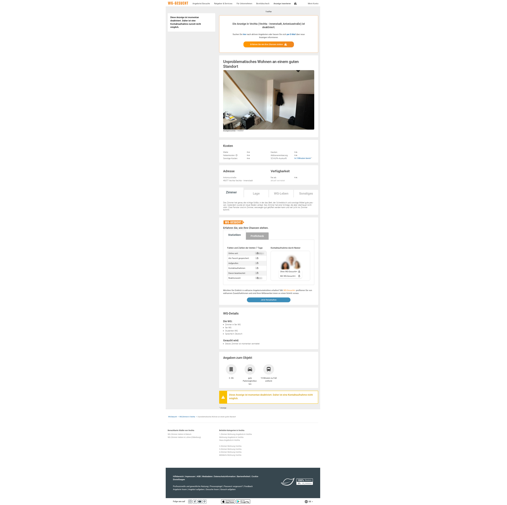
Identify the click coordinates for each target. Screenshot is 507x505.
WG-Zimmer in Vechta (187, 417)
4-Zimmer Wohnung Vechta (230, 452)
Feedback (248, 486)
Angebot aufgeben (196, 489)
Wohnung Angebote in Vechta (231, 437)
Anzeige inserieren (282, 3)
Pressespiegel (216, 486)
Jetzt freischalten (268, 300)
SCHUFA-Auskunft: (279, 158)
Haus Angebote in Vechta (229, 440)
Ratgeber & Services (223, 3)
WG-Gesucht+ (289, 290)
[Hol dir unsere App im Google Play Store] (243, 501)
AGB (199, 476)
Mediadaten (207, 476)
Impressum (190, 476)
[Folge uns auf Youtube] (200, 501)
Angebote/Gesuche (201, 3)
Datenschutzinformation (224, 476)
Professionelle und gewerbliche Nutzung (190, 486)
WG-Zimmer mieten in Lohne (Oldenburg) (184, 437)
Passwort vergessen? (233, 486)
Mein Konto (313, 3)
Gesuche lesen (212, 489)
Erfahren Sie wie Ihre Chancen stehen (266, 44)
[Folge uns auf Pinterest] (204, 501)
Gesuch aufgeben (228, 489)
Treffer (269, 12)
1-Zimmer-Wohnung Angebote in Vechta (235, 434)
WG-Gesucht (172, 417)
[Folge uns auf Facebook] (195, 501)
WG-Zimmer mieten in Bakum (179, 434)
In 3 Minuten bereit (302, 158)
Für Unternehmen (244, 3)
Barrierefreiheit (243, 476)
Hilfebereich (178, 476)
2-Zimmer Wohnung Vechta (230, 446)
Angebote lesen (180, 489)
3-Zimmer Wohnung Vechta (230, 449)
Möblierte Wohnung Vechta (230, 455)
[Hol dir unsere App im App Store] (228, 501)
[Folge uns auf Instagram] (190, 501)
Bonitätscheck (262, 3)
